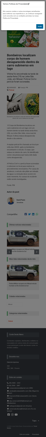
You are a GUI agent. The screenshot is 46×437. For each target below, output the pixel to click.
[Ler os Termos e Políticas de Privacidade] (28, 4)
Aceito (40, 26)
